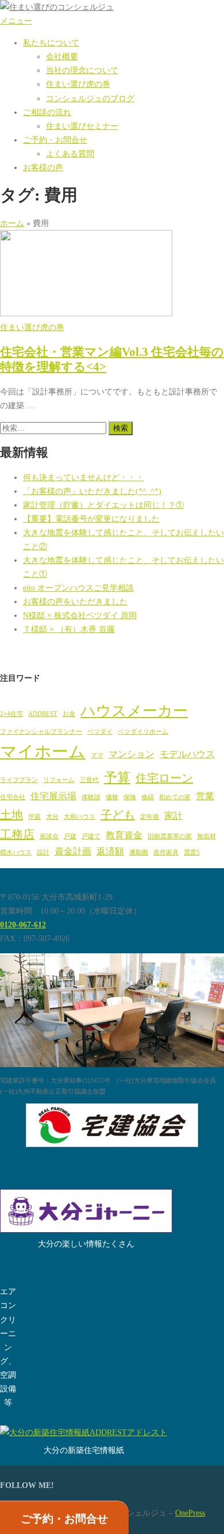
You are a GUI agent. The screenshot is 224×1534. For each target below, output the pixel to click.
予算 (117, 777)
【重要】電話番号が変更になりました (91, 518)
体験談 (91, 797)
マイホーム (43, 751)
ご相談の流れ (47, 112)
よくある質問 (70, 153)
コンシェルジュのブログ (90, 98)
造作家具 (166, 852)
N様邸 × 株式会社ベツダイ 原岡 (80, 615)
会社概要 (62, 56)
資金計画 (73, 851)
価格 (112, 797)
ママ (97, 755)
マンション (132, 754)
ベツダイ (100, 731)
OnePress (190, 1512)
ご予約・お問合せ (55, 139)
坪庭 (34, 817)
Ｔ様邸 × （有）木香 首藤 (69, 629)
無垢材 (206, 836)
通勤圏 (138, 852)
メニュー (16, 20)
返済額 (110, 851)
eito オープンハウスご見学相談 (78, 587)
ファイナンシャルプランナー (41, 731)
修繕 (147, 797)
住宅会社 (12, 797)
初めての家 (175, 797)
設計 (43, 852)
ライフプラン (19, 780)
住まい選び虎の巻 (78, 84)
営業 (205, 796)
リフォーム (59, 780)
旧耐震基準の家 (170, 836)
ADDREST (42, 714)
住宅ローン (164, 778)
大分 (52, 817)
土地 (11, 814)
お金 (69, 714)
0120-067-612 (23, 924)
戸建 (70, 836)
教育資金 (124, 835)
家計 (173, 816)
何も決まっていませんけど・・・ (83, 477)
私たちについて (51, 42)
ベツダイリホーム (143, 731)
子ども (118, 814)
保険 (129, 797)
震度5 (192, 852)
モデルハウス (187, 754)
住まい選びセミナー (82, 126)
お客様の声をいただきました (75, 601)
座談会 (49, 836)
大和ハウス (79, 817)
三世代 (89, 780)
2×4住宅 (11, 714)
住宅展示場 (53, 796)
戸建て (91, 836)
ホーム (12, 223)
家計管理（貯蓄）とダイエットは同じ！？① (103, 504)
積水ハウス (16, 852)
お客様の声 (43, 167)
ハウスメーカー (134, 711)
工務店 (17, 834)
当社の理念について (82, 70)
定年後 (149, 817)
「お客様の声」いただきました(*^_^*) (92, 491)
